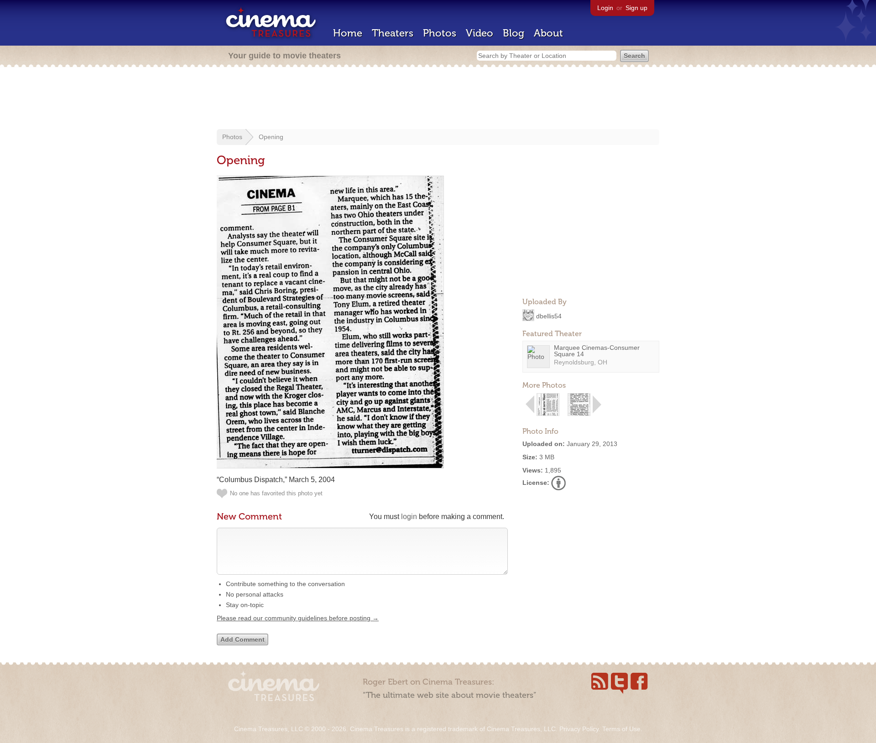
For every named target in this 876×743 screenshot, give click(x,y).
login (409, 516)
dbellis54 (549, 315)
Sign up (636, 7)
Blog (513, 33)
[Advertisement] (438, 99)
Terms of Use (621, 729)
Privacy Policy (579, 729)
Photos (439, 33)
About (548, 33)
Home (347, 33)
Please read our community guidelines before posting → (298, 618)
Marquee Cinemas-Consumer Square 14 (597, 351)
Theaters (392, 33)
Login (605, 7)
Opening (271, 136)
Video (479, 33)
